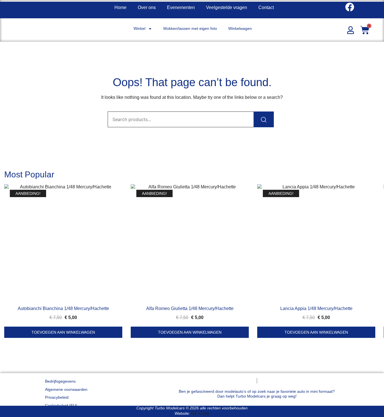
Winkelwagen (240, 28)
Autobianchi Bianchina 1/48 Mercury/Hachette (63, 308)
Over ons (147, 7)
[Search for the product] (264, 119)
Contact (266, 7)
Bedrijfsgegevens (60, 381)
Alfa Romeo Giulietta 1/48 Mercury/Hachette (190, 308)
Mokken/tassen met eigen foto (190, 28)
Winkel (139, 28)
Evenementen (181, 7)
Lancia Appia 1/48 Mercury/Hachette (316, 308)
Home (120, 7)
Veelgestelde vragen (226, 7)
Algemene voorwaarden (66, 389)
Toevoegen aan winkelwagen (63, 332)
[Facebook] (349, 7)
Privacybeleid (57, 397)
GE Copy (200, 413)
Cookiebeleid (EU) (61, 405)
